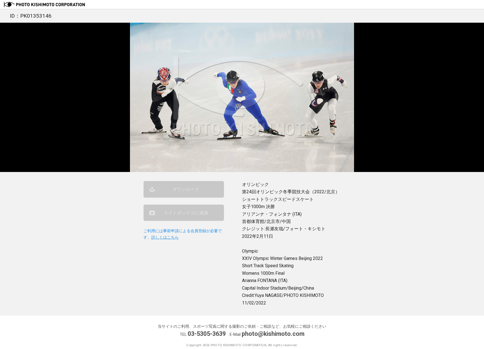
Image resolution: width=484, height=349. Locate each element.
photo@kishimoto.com (273, 333)
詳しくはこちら (165, 237)
